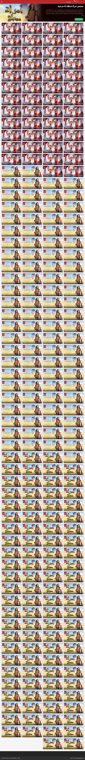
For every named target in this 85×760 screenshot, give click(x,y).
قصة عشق (72, 758)
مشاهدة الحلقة (79, 19)
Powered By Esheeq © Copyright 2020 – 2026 (10, 758)
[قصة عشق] (78, 1)
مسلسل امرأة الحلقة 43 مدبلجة (70, 6)
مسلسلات (68, 2)
